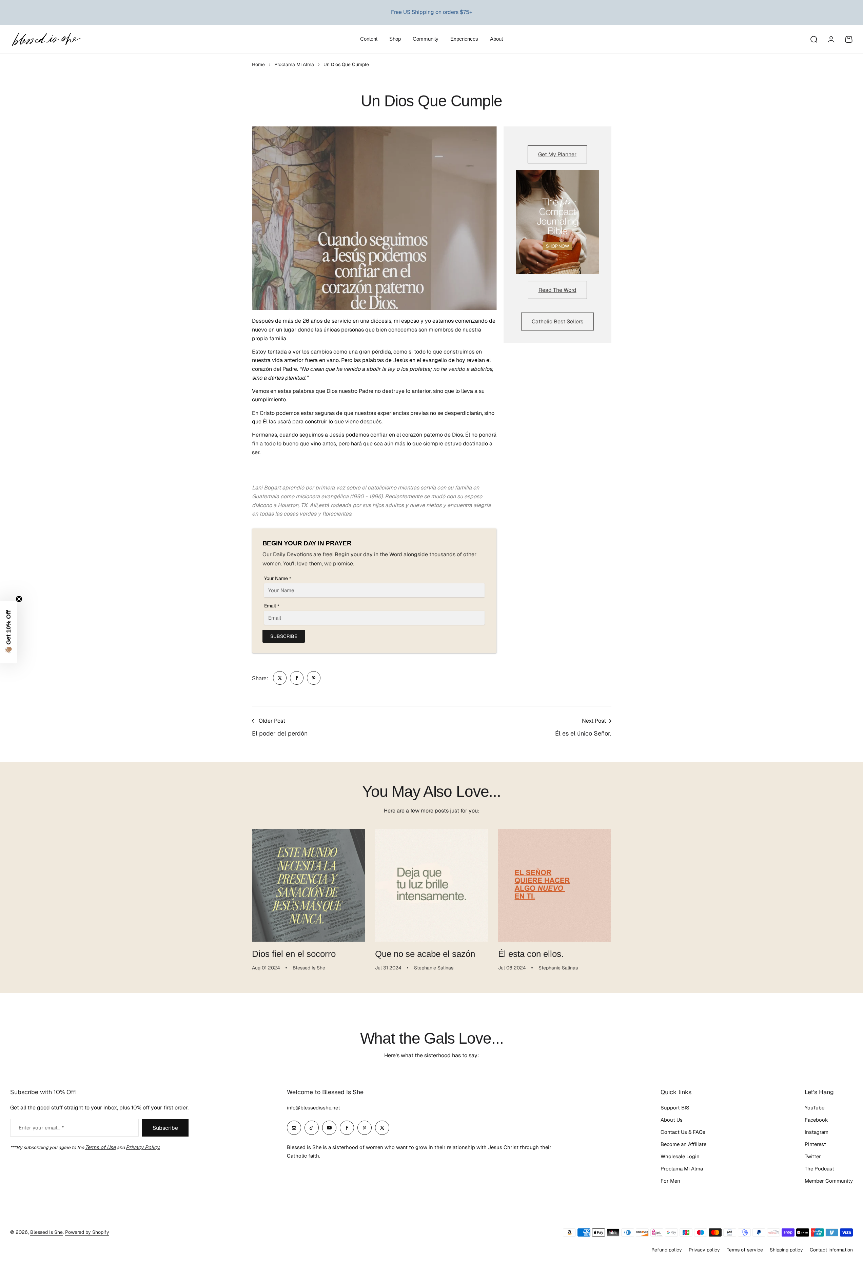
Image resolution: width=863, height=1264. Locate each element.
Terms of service (745, 1250)
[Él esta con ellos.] (554, 885)
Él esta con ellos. (531, 954)
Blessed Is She (46, 1232)
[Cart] (848, 39)
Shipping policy (786, 1250)
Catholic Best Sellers (557, 321)
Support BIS (675, 1107)
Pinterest (815, 1144)
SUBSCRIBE (283, 636)
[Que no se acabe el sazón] (431, 885)
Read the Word (557, 290)
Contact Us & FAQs (683, 1132)
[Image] (557, 222)
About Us (672, 1120)
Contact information (831, 1250)
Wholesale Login (680, 1156)
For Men (670, 1181)
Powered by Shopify (87, 1232)
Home (258, 64)
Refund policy (666, 1250)
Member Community (829, 1181)
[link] (280, 678)
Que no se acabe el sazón (425, 954)
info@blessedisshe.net (313, 1107)
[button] (8, 632)
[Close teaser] (19, 599)
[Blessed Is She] (45, 39)
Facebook (816, 1120)
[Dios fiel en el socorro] (308, 885)
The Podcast (819, 1168)
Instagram (816, 1132)
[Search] (813, 39)
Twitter (813, 1156)
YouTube (814, 1107)
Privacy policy (704, 1250)
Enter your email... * (41, 1127)
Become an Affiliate (683, 1144)
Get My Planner (557, 154)
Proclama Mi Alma (294, 64)
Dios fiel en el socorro (294, 954)
